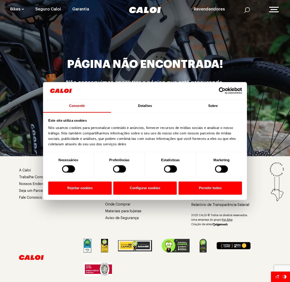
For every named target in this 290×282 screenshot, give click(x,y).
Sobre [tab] (213, 106)
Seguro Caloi (48, 9)
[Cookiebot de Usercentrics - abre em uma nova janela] (222, 90)
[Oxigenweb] (220, 224)
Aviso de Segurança (122, 218)
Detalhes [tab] (145, 106)
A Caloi (25, 170)
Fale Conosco (30, 197)
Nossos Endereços (35, 184)
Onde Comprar (117, 204)
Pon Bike (227, 219)
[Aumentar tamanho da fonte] (277, 277)
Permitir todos (210, 188)
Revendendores (209, 9)
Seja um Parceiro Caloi (38, 191)
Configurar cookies (145, 188)
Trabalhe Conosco (34, 177)
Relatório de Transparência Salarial (220, 205)
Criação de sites (201, 224)
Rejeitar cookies (80, 188)
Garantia (80, 9)
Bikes (15, 9)
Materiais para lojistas (123, 211)
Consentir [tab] (77, 106)
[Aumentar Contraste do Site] (284, 277)
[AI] (247, 10)
